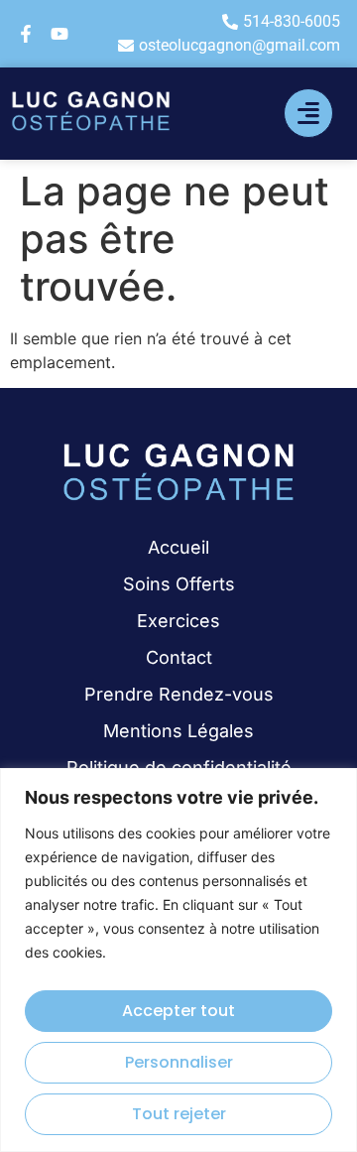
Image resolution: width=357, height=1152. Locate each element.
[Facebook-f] (26, 34)
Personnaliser (179, 1062)
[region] (178, 960)
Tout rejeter (179, 1113)
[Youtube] (59, 34)
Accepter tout (178, 1010)
